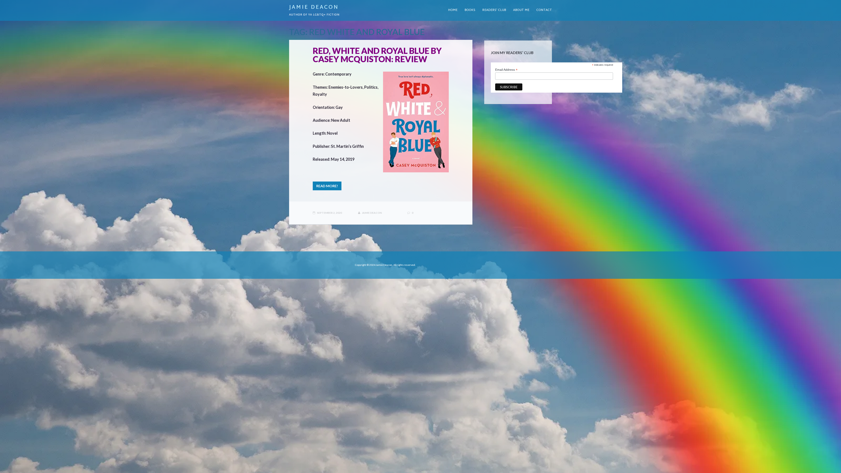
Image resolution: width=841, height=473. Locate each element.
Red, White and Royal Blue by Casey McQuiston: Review (377, 55)
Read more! (327, 186)
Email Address (506, 70)
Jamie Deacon (314, 7)
